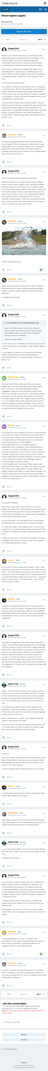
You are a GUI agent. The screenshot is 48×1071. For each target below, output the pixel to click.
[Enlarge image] (24, 241)
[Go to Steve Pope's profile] (4, 378)
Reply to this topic (24, 31)
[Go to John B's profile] (4, 561)
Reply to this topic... (13, 1022)
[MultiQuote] (3, 125)
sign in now (13, 1008)
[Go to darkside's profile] (4, 932)
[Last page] (45, 39)
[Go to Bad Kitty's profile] (4, 222)
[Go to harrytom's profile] (4, 135)
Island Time (13, 684)
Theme (24, 1063)
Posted (17, 50)
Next (40, 39)
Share (24, 1034)
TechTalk (19, 24)
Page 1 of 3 (24, 39)
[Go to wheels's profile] (4, 426)
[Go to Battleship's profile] (4, 814)
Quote (9, 125)
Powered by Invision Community (24, 1067)
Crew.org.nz (9, 3)
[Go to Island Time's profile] (4, 685)
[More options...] (43, 49)
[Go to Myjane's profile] (4, 600)
